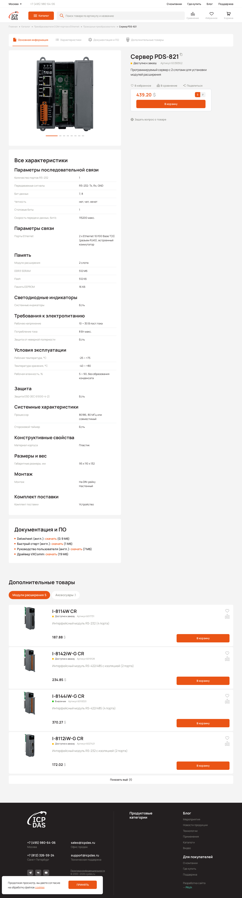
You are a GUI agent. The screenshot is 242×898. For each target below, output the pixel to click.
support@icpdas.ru (85, 855)
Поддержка (225, 4)
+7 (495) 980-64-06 (42, 4)
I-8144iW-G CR (68, 696)
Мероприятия (191, 819)
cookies (39, 887)
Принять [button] (83, 884)
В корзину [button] (171, 104)
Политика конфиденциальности (88, 870)
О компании (174, 4)
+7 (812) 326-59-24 (40, 855)
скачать (51, 539)
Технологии (190, 831)
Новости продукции (195, 825)
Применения (191, 836)
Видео (187, 848)
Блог (210, 4)
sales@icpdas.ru (83, 843)
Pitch (188, 887)
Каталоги (189, 842)
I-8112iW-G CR (67, 738)
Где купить (194, 4)
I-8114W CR (64, 611)
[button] (41, 16)
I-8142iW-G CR (68, 653)
